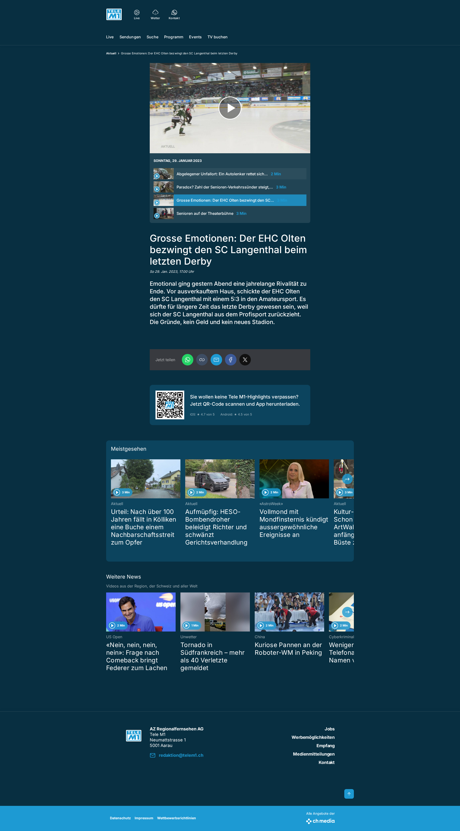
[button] (202, 359)
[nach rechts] (347, 479)
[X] (245, 359)
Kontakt (327, 762)
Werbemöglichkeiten (313, 737)
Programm (173, 36)
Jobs (330, 728)
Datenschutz (120, 818)
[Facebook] (230, 359)
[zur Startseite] (114, 14)
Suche (152, 36)
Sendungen (130, 36)
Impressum (144, 818)
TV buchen (217, 36)
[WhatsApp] (187, 359)
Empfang (325, 745)
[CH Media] (320, 820)
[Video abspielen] (230, 108)
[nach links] (112, 479)
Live (110, 36)
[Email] (216, 359)
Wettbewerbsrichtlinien (176, 818)
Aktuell (111, 53)
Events (195, 36)
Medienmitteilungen (314, 754)
